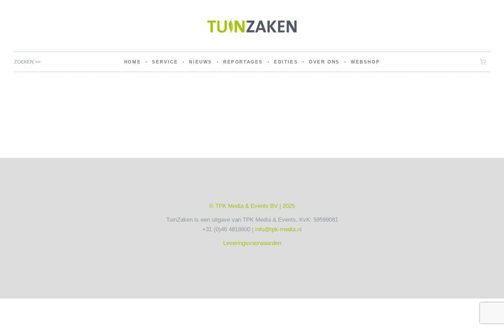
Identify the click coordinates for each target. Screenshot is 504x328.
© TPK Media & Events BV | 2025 (252, 206)
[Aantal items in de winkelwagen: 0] (483, 62)
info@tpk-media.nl (278, 229)
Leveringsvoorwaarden (252, 243)
